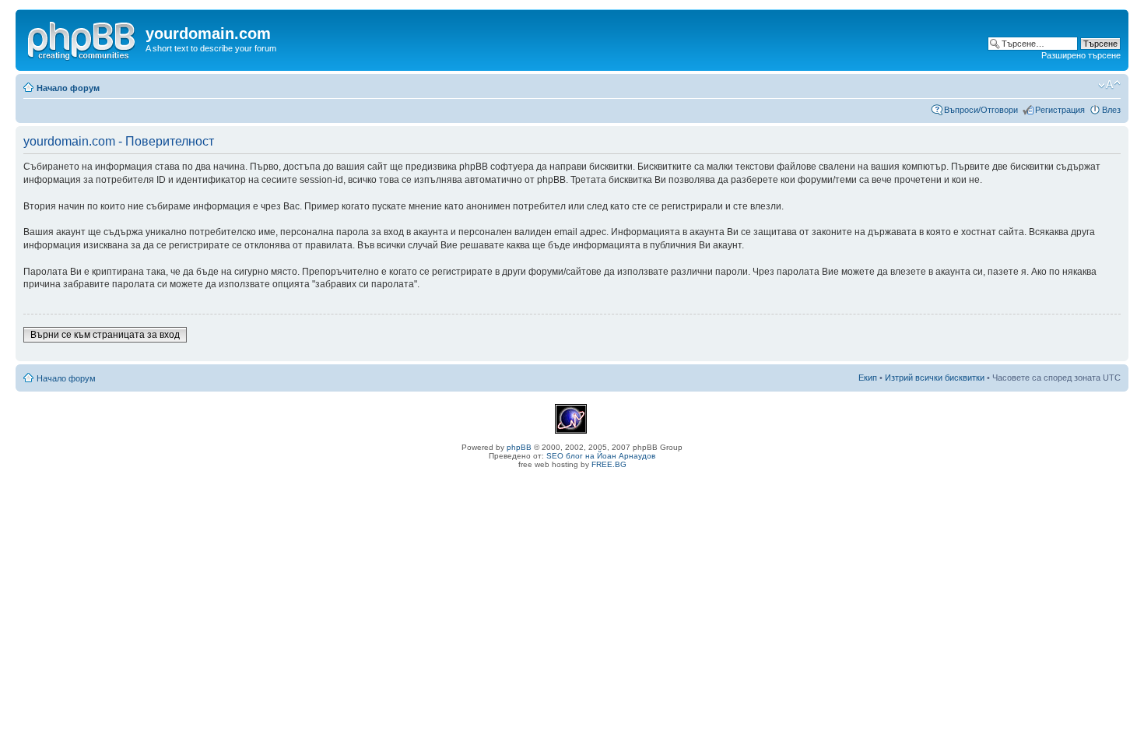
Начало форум (68, 88)
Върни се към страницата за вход (105, 334)
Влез (1111, 109)
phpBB (519, 447)
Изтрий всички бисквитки (934, 377)
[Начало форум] (82, 38)
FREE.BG (608, 464)
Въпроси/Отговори (981, 109)
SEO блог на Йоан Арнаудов (600, 456)
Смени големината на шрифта (1109, 85)
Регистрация (1060, 109)
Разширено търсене (1081, 55)
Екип (867, 377)
